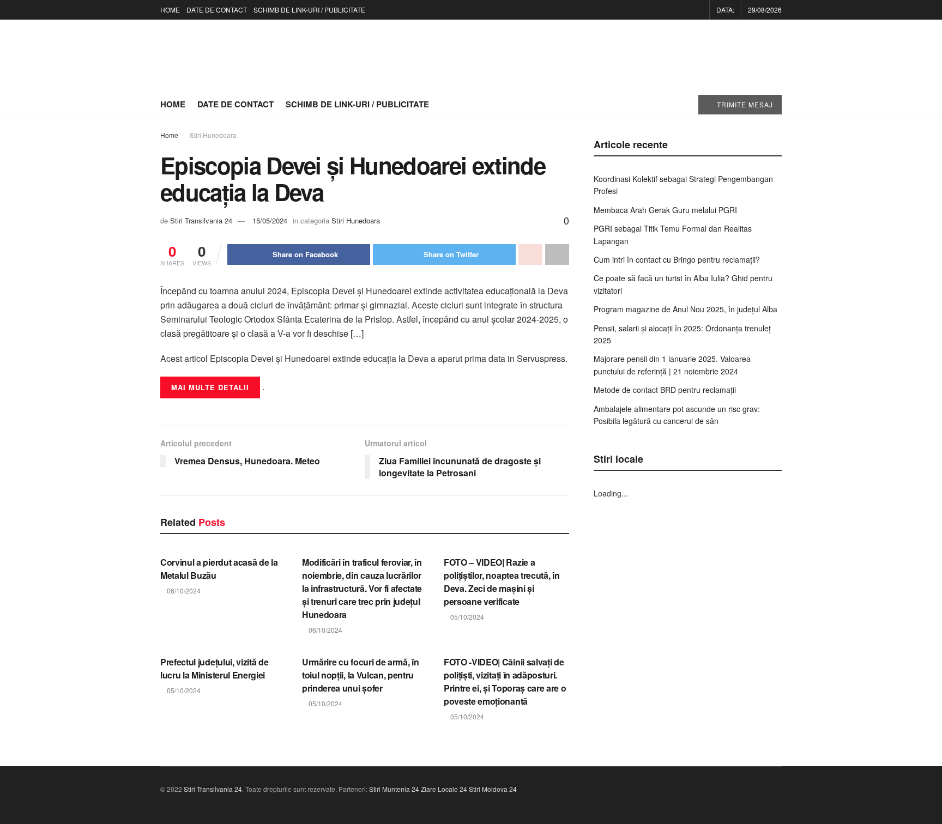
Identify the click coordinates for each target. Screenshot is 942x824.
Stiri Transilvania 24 (201, 220)
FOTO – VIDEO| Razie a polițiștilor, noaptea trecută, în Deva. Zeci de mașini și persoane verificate (501, 582)
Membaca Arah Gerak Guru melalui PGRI (665, 209)
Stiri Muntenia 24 (394, 788)
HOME (170, 9)
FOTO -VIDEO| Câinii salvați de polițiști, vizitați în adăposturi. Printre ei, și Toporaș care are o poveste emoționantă (505, 681)
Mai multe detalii (210, 387)
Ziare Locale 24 (444, 788)
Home (169, 135)
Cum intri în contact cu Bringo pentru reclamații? (677, 259)
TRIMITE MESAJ (744, 104)
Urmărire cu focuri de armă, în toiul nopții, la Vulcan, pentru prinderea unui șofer (360, 675)
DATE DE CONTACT (216, 9)
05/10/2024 (466, 616)
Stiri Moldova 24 (493, 788)
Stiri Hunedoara (213, 135)
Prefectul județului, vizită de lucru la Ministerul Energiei (214, 668)
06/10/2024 (183, 590)
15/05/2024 (269, 220)
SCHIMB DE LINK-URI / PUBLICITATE (309, 9)
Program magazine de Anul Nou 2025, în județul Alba (685, 309)
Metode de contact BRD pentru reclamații (665, 389)
